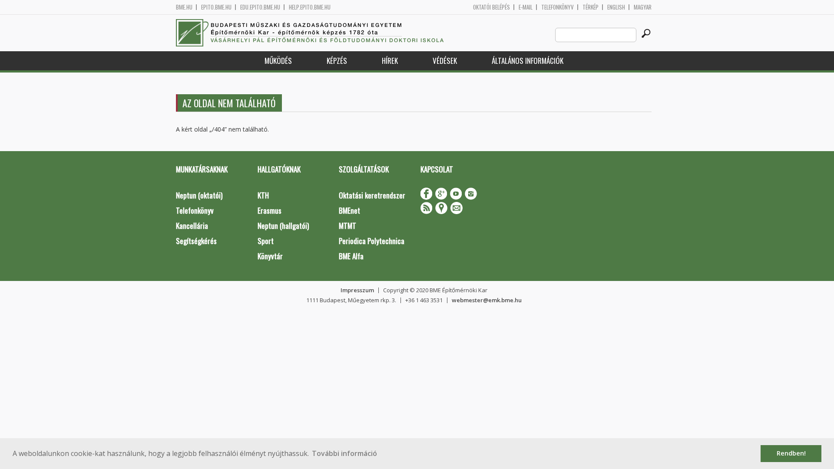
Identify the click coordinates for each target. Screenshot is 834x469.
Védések (445, 60)
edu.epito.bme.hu (260, 7)
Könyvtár (270, 256)
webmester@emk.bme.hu (487, 300)
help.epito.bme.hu (310, 7)
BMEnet (349, 210)
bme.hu (184, 7)
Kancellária (192, 225)
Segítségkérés (196, 240)
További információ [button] (344, 453)
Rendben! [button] (791, 453)
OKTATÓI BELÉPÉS (491, 7)
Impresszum (357, 290)
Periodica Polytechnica (371, 240)
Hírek (390, 60)
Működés (278, 60)
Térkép (590, 7)
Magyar (643, 7)
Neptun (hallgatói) (283, 225)
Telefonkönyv (557, 7)
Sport (266, 240)
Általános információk (527, 60)
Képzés (337, 60)
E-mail (526, 7)
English (616, 7)
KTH (263, 195)
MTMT (347, 225)
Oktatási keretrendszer (372, 195)
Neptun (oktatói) (199, 195)
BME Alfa (351, 256)
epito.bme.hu (216, 7)
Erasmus (269, 210)
